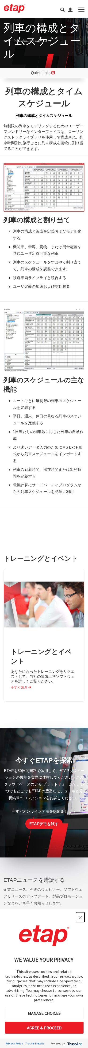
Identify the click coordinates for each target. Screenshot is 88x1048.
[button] (80, 917)
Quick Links (41, 73)
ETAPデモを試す (44, 824)
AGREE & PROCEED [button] (44, 1028)
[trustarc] (74, 1043)
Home (7, 40)
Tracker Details (34, 1043)
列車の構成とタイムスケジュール (33, 40)
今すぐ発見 (19, 687)
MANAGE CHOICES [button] (44, 1013)
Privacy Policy (14, 1043)
